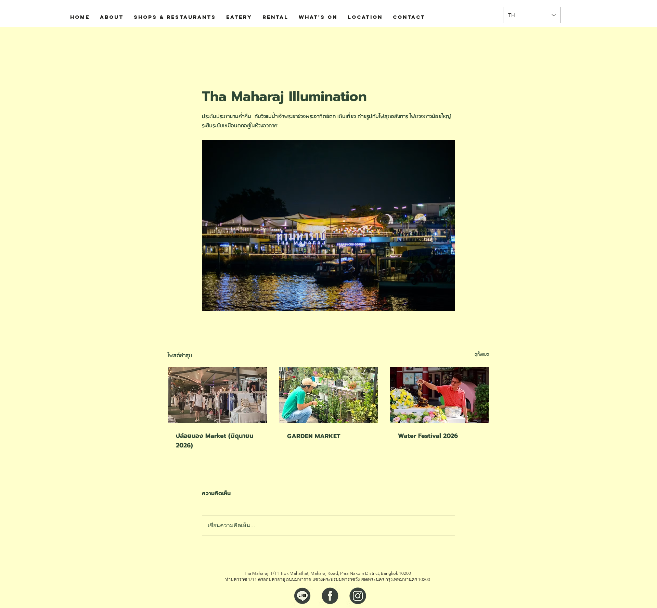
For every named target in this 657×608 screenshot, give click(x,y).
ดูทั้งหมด (482, 354)
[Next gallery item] (447, 225)
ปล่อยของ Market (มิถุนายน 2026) (215, 440)
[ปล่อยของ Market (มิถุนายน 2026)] (217, 395)
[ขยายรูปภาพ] (328, 225)
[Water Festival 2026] (439, 395)
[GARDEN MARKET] (328, 395)
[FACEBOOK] (330, 595)
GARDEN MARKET (313, 436)
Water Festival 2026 (428, 436)
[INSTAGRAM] (357, 595)
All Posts (177, 41)
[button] (480, 40)
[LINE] (302, 595)
